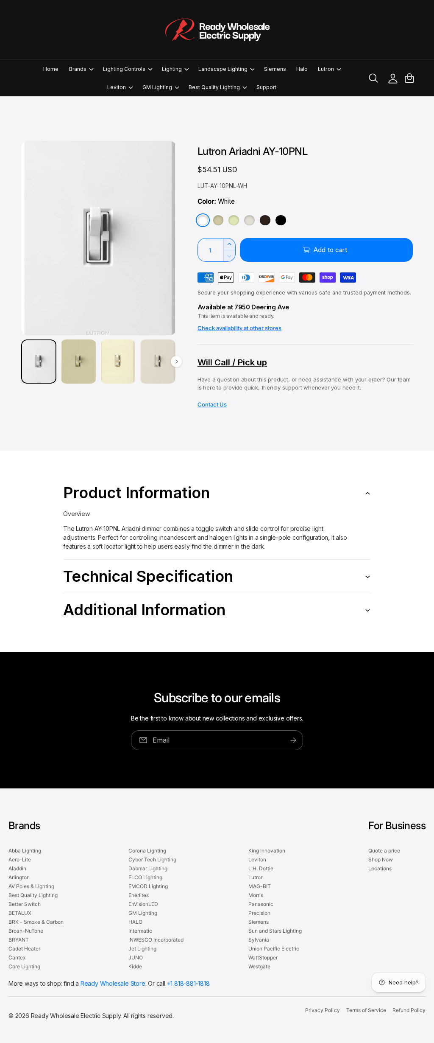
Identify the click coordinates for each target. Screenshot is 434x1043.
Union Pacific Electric (273, 948)
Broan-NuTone (25, 931)
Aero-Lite (19, 859)
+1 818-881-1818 (188, 983)
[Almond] (233, 220)
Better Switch (24, 904)
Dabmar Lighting (147, 868)
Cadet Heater (24, 948)
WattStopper (263, 957)
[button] (81, 69)
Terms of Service (366, 1010)
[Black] (280, 220)
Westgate (259, 966)
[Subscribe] (293, 740)
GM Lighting (142, 913)
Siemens (258, 922)
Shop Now (380, 859)
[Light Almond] (249, 220)
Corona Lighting (147, 850)
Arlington (19, 877)
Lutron (256, 877)
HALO (135, 922)
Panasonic (260, 904)
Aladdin (17, 868)
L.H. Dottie (260, 868)
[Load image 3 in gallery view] (118, 361)
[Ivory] (218, 220)
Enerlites (138, 895)
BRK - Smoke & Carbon (36, 922)
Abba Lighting (24, 850)
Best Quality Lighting (33, 895)
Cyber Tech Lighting (152, 859)
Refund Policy (409, 1010)
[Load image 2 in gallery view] (78, 361)
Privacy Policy (322, 1010)
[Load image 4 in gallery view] (157, 361)
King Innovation (266, 850)
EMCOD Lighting (148, 886)
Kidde (135, 966)
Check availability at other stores (240, 328)
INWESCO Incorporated (156, 939)
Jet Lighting (142, 948)
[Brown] (265, 220)
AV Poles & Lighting (31, 886)
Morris (255, 895)
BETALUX (19, 913)
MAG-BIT (259, 886)
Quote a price (384, 850)
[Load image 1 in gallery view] (38, 361)
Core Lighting (24, 966)
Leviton (257, 859)
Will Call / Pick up (232, 362)
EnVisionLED (143, 904)
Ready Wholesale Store (113, 983)
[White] (203, 220)
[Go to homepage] (217, 29)
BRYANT (18, 939)
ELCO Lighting (145, 877)
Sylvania (258, 939)
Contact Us (212, 404)
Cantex (16, 957)
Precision (259, 913)
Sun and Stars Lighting (275, 931)
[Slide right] (176, 361)
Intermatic (140, 931)
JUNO (135, 957)
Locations (380, 868)
